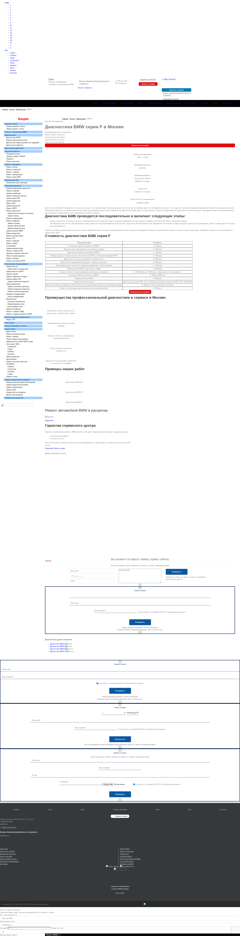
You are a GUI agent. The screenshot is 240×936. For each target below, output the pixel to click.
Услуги (50, 809)
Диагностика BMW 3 (57, 644)
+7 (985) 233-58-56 (168, 79)
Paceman (13, 73)
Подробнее (49, 420)
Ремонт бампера (12, 258)
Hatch (12, 68)
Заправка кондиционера (15, 294)
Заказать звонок (121, 816)
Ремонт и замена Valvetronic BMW (19, 314)
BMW (7, 3)
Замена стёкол (11, 124)
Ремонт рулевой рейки (14, 236)
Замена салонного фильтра (18, 291)
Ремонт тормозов (12, 241)
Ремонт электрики (13, 164)
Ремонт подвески (13, 221)
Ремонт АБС (11, 203)
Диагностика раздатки (14, 395)
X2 (11, 30)
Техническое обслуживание (16, 264)
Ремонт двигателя (13, 211)
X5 (11, 38)
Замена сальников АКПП (15, 261)
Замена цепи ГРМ (13, 198)
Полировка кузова (13, 154)
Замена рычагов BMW (14, 231)
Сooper (10, 349)
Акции (158, 809)
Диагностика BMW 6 (57, 646)
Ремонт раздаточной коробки (17, 339)
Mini (6, 50)
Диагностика (10, 135)
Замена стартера (12, 191)
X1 (11, 28)
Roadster (13, 65)
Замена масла (12, 266)
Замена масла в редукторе (18, 269)
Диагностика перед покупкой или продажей (22, 143)
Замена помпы (13, 216)
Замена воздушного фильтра (19, 289)
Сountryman (12, 346)
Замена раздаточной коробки (17, 385)
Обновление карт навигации (16, 183)
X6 (11, 40)
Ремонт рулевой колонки (15, 334)
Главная (16, 809)
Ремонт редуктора (13, 233)
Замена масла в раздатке (16, 392)
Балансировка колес (15, 306)
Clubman (13, 55)
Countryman (14, 60)
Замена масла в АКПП (14, 271)
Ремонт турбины (12, 336)
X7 (11, 43)
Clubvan (13, 70)
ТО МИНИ (10, 364)
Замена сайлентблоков (16, 226)
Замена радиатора (13, 201)
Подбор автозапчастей (14, 398)
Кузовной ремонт (12, 151)
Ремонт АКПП (11, 208)
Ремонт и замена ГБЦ (14, 251)
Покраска (9, 159)
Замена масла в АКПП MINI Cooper (19, 341)
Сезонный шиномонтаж (16, 301)
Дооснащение (11, 359)
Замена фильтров (13, 284)
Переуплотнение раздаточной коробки (20, 382)
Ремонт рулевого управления (17, 317)
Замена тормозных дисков (16, 196)
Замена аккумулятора (14, 248)
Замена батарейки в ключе (16, 326)
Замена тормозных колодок (16, 276)
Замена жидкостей (13, 279)
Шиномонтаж (11, 299)
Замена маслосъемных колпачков (20, 213)
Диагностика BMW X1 (58, 651)
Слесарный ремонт (13, 186)
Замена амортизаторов (16, 228)
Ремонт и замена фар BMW (16, 132)
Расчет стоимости (85, 88)
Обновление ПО (12, 180)
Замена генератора (13, 193)
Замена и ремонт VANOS (15, 156)
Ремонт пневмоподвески (15, 256)
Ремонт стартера (12, 172)
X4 (11, 35)
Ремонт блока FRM (13, 177)
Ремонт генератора (13, 169)
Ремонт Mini (10, 329)
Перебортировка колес (16, 304)
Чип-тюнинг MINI (13, 344)
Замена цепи (11, 390)
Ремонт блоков (11, 167)
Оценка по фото (148, 80)
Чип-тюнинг (9, 323)
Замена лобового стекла (15, 126)
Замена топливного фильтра (18, 286)
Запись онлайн (59, 448)
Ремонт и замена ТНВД (15, 311)
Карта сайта (120, 893)
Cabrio (12, 58)
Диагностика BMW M (58, 649)
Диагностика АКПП (13, 138)
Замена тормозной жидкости (18, 281)
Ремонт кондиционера (14, 218)
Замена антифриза (13, 309)
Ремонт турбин (11, 243)
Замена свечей (12, 274)
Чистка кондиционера (16, 296)
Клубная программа (120, 809)
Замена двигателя (13, 206)
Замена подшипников (14, 387)
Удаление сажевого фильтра (17, 253)
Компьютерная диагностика (16, 140)
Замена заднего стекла (15, 129)
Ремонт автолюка (13, 161)
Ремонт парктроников (14, 174)
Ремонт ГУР (10, 238)
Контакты (223, 809)
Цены (83, 809)
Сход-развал (11, 246)
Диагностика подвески (14, 145)
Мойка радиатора (12, 357)
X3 (11, 33)
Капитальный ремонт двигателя (18, 188)
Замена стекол (12, 377)
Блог (189, 809)
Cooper (12, 53)
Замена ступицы (14, 223)
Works (12, 63)
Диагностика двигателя (14, 148)
